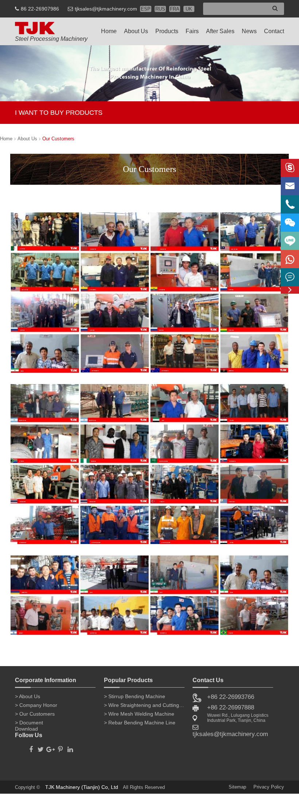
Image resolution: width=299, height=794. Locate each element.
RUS (160, 9)
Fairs (192, 31)
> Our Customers (35, 714)
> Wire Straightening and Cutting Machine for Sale (144, 705)
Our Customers (58, 138)
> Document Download (29, 724)
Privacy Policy (268, 787)
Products (166, 31)
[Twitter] (41, 747)
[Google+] (50, 747)
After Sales (220, 31)
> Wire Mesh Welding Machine (139, 714)
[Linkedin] (70, 747)
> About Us (27, 696)
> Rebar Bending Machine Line (139, 722)
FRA (174, 9)
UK (189, 9)
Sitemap (237, 787)
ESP (146, 9)
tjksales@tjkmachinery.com (106, 9)
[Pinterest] (60, 747)
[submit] (275, 8)
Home (109, 31)
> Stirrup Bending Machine (134, 696)
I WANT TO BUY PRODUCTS (58, 112)
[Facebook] (31, 747)
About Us (136, 31)
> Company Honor (36, 705)
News (249, 31)
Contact (274, 31)
